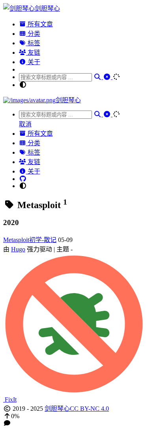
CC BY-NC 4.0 (89, 408)
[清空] (107, 77)
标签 (33, 43)
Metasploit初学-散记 (29, 239)
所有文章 (39, 24)
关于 (33, 62)
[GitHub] (23, 178)
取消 (25, 124)
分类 (33, 33)
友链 (33, 52)
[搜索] (98, 77)
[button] (74, 416)
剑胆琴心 (57, 408)
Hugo (18, 249)
